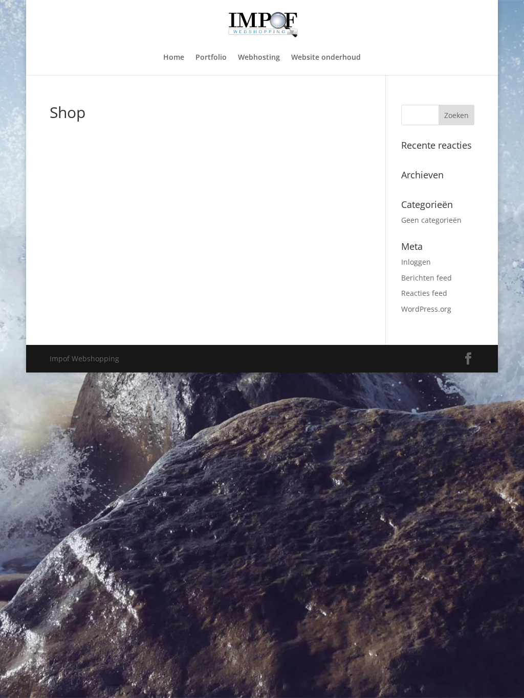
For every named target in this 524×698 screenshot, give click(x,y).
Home (173, 58)
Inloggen (416, 262)
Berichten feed (426, 278)
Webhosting (259, 58)
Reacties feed (424, 293)
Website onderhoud (326, 58)
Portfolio (211, 58)
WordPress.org (426, 309)
